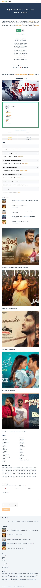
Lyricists (3, 560)
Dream (21, 440)
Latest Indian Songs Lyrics (19, 586)
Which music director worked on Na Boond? (13, 174)
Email (16, 488)
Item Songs (22, 446)
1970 (16, 473)
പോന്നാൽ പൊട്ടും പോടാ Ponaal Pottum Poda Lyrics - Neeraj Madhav (14, 431)
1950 (35, 474)
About (9, 521)
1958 (14, 474)
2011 (11, 469)
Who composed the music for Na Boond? (12, 160)
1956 (19, 474)
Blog (13, 521)
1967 (24, 473)
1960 (8, 474)
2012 (8, 469)
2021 (19, 467)
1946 (11, 476)
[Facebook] (2, 517)
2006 (24, 469)
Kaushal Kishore (9, 117)
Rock (4, 458)
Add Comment (6, 492)
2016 (32, 467)
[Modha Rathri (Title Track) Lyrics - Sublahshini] (4, 222)
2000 (6, 470)
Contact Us (24, 521)
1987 (6, 472)
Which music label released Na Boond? (11, 181)
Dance (4, 440)
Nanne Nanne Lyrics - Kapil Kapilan (8, 390)
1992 (27, 470)
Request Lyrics (30, 521)
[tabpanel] (20, 46)
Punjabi (9, 576)
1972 (11, 473)
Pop (4, 455)
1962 (3, 474)
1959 (11, 474)
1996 (16, 470)
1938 (32, 476)
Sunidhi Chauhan (28, 135)
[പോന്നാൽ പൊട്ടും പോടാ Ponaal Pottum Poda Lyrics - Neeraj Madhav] (20, 411)
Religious (22, 457)
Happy (21, 445)
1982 (19, 472)
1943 (19, 476)
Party (4, 452)
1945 (14, 476)
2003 (32, 469)
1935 (6, 477)
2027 (3, 467)
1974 (6, 473)
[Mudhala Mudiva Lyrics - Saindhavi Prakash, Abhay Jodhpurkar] (4, 217)
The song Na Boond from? (8, 145)
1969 (19, 473)
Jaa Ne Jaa (10, 135)
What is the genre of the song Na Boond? (12, 189)
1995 (19, 470)
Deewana (10, 137)
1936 (3, 477)
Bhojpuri (21, 576)
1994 (22, 470)
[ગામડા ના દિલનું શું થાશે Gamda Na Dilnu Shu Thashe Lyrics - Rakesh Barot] (4, 201)
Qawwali (22, 455)
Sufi (4, 461)
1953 (27, 474)
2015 (35, 467)
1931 (16, 477)
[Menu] (36, 1)
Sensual (4, 460)
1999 (8, 470)
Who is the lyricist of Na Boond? (10, 167)
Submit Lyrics (36, 521)
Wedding (5, 449)
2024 (11, 467)
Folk (4, 443)
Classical (22, 439)
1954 (24, 474)
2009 (16, 469)
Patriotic (21, 452)
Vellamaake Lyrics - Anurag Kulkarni (8, 349)
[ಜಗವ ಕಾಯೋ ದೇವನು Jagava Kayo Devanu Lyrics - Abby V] (4, 212)
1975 (3, 473)
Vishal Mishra (31, 21)
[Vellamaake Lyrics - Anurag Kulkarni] (20, 329)
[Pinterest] (7, 517)
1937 (35, 476)
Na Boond (10, 139)
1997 (14, 470)
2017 (30, 467)
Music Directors (5, 555)
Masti (21, 449)
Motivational (5, 451)
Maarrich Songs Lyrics (20, 130)
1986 (8, 472)
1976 (35, 472)
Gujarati (27, 576)
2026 (6, 467)
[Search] (38, 1)
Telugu (36, 575)
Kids (4, 448)
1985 (11, 472)
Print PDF (16, 67)
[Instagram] (5, 517)
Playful (21, 454)
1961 (6, 474)
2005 (27, 469)
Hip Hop (4, 446)
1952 (30, 474)
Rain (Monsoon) (6, 457)
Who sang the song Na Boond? (10, 153)
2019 (24, 467)
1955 (22, 474)
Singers (3, 557)
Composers (4, 558)
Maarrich (8, 110)
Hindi (3, 576)
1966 (27, 473)
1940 (27, 476)
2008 (19, 469)
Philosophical (6, 454)
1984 (14, 472)
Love (21, 448)
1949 (3, 476)
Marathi (17, 576)
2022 (16, 467)
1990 (32, 470)
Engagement (5, 442)
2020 (22, 467)
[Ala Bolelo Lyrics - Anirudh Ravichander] (4, 206)
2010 (14, 469)
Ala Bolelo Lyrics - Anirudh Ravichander (19, 205)
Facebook (17, 74)
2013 (6, 469)
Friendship (22, 443)
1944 (16, 476)
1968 (22, 473)
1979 (27, 472)
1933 (11, 477)
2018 (27, 467)
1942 (22, 476)
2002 (35, 469)
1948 (6, 476)
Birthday (5, 439)
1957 (16, 474)
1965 (30, 473)
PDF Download (25, 67)
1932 (14, 477)
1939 (30, 476)
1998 (11, 470)
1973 (8, 473)
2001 (3, 470)
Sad (7, 120)
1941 (24, 476)
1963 (35, 473)
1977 (32, 472)
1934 (8, 477)
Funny (4, 445)
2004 (30, 469)
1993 (24, 470)
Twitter (25, 74)
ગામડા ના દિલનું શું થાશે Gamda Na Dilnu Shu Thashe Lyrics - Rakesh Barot (25, 200)
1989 (35, 470)
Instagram (31, 74)
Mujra (21, 451)
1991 (30, 470)
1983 (16, 472)
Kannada (13, 576)
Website (29, 488)
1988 (3, 472)
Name (4, 488)
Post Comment (6, 509)
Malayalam (31, 575)
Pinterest (21, 74)
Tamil (6, 576)
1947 (8, 476)
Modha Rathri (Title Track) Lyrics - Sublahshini (20, 221)
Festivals (22, 442)
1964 (32, 473)
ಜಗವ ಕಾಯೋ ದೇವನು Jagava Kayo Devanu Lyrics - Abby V (19, 539)
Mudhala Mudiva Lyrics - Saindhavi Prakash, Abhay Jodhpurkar (24, 216)
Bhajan (4, 437)
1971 (14, 473)
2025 (8, 467)
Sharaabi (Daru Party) (24, 460)
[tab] (18, 30)
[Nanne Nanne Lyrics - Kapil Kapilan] (20, 370)
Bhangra (22, 437)
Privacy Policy (17, 521)
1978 (30, 472)
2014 (3, 469)
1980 (24, 472)
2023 (14, 467)
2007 (22, 469)
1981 (22, 472)
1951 (32, 474)
